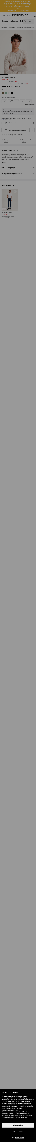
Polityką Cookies (7, 1117)
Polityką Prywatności (21, 1117)
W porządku (18, 1125)
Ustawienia (18, 1132)
